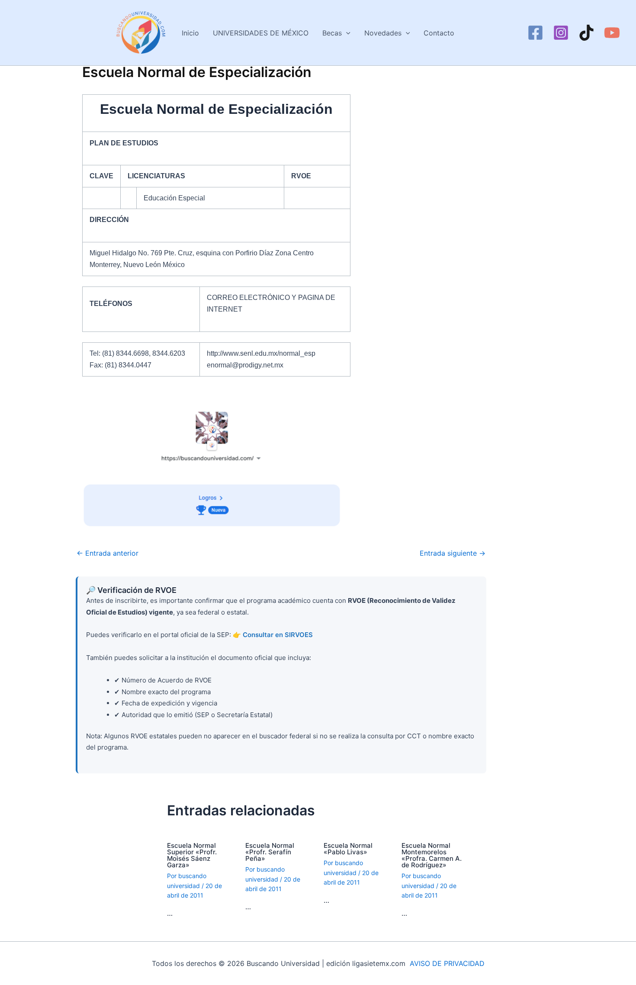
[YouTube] (612, 33)
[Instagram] (561, 33)
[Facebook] (535, 33)
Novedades (383, 33)
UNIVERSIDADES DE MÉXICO (260, 33)
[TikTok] (586, 33)
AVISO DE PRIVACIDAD (447, 963)
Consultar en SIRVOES (278, 635)
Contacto (439, 33)
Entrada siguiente (452, 553)
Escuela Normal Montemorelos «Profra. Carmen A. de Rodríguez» (432, 855)
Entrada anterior (107, 553)
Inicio (190, 33)
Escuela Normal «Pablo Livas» (348, 848)
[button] (346, 33)
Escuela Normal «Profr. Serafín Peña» (269, 852)
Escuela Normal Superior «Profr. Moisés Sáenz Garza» (192, 855)
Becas (332, 33)
